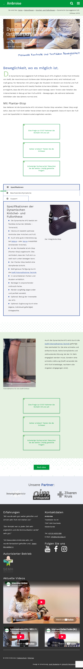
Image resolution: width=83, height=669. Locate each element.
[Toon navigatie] (78, 3)
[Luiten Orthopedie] (41, 494)
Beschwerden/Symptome (20, 193)
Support (13, 199)
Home (20, 10)
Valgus (14, 241)
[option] (16, 494)
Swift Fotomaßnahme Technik (23, 272)
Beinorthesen (29, 10)
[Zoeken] (71, 3)
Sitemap (31, 658)
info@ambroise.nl (58, 537)
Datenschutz (21, 658)
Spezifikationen (16, 187)
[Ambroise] (12, 3)
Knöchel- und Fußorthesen (45, 10)
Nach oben (41, 467)
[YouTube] (47, 549)
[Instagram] (64, 549)
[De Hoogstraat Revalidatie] (16, 494)
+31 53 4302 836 (54, 533)
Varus (25, 241)
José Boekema (54, 664)
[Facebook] (56, 549)
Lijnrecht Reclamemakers (70, 664)
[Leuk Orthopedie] (67, 494)
